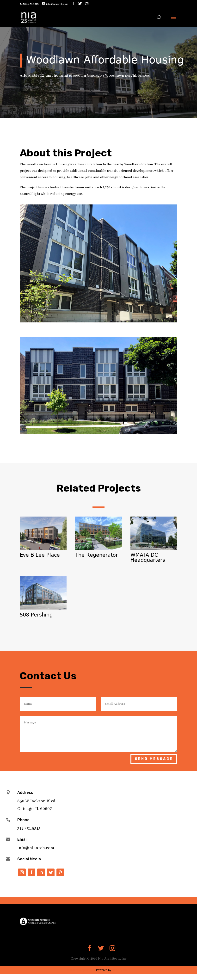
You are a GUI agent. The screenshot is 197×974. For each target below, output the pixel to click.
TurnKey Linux (121, 970)
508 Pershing (36, 614)
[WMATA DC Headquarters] (153, 533)
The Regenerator (96, 555)
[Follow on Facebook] (31, 872)
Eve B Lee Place (40, 555)
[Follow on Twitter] (51, 872)
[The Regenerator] (98, 533)
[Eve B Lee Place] (43, 533)
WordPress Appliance (80, 970)
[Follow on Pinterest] (60, 872)
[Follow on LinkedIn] (41, 872)
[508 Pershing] (43, 593)
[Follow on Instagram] (22, 872)
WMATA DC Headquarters (147, 557)
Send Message (154, 759)
